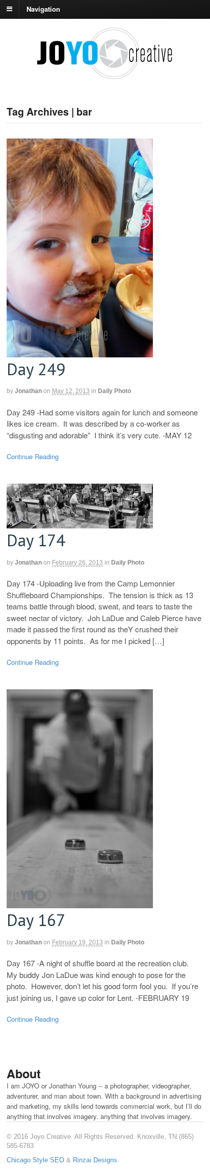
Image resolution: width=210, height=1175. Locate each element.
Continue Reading (33, 456)
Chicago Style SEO (35, 1160)
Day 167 (36, 920)
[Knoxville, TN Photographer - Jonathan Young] (105, 75)
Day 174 (36, 540)
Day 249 (36, 369)
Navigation (43, 8)
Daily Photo (114, 391)
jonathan (28, 391)
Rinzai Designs (95, 1160)
